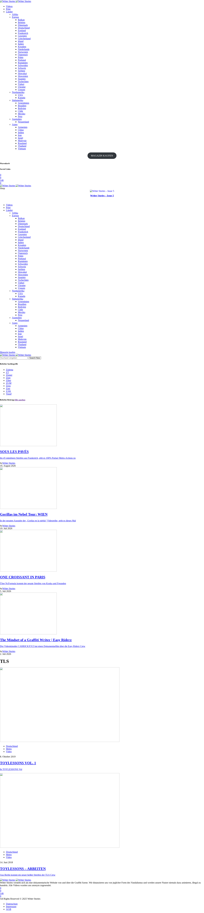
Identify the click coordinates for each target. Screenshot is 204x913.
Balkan (21, 19)
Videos (9, 6)
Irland (20, 41)
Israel (20, 138)
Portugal (22, 60)
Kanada (21, 97)
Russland (22, 143)
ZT (7, 372)
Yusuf (8, 394)
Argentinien (23, 103)
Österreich (23, 54)
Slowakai (22, 73)
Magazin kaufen (7, 352)
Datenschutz (12, 904)
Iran (20, 135)
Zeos (8, 386)
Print (8, 9)
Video (9, 751)
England (22, 30)
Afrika (15, 14)
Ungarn (21, 89)
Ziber (8, 380)
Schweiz (22, 68)
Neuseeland (23, 122)
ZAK (8, 391)
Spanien (22, 79)
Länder (9, 11)
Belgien (21, 22)
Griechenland (24, 38)
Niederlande (23, 49)
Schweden (23, 65)
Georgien (22, 36)
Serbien (21, 71)
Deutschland (24, 28)
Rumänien (23, 62)
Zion (8, 377)
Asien (14, 124)
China (21, 130)
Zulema (9, 369)
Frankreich (23, 33)
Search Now (34, 358)
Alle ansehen (20, 400)
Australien (17, 119)
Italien (21, 44)
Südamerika (17, 100)
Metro (9, 749)
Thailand (22, 146)
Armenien (22, 127)
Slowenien (23, 76)
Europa (15, 17)
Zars (8, 388)
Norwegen (23, 52)
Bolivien (22, 108)
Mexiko (21, 113)
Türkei (21, 84)
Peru (20, 116)
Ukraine (22, 87)
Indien (21, 132)
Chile (20, 111)
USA (20, 95)
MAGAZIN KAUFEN (102, 155)
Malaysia (22, 140)
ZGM (8, 383)
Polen (20, 57)
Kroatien (22, 46)
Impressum (11, 906)
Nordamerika (18, 92)
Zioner (9, 375)
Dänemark (23, 25)
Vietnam (22, 148)
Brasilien (22, 105)
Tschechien (23, 81)
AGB (8, 909)
